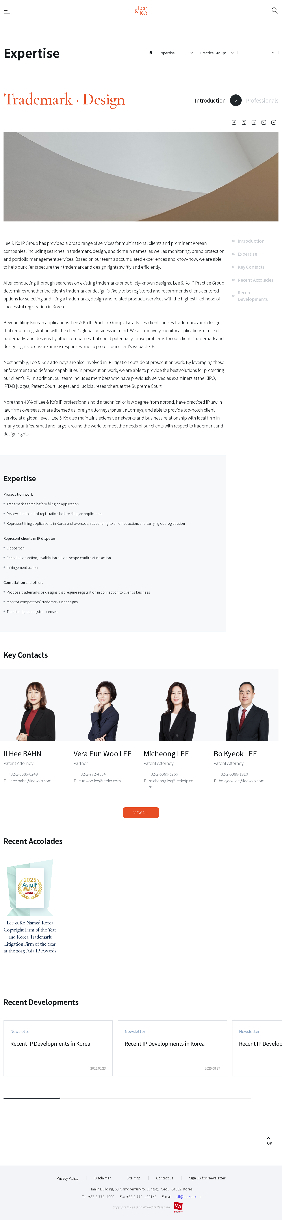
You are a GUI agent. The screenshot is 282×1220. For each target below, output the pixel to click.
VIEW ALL (141, 812)
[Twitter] (244, 122)
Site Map (133, 1178)
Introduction (210, 100)
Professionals (262, 100)
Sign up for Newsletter (207, 1178)
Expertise (244, 254)
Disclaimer (102, 1178)
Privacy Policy (67, 1178)
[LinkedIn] (254, 122)
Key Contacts (248, 267)
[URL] (273, 122)
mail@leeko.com (186, 1196)
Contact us (164, 1178)
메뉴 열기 (14, 10)
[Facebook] (234, 122)
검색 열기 (267, 10)
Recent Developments (250, 295)
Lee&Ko (141, 10)
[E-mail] (264, 122)
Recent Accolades (253, 280)
